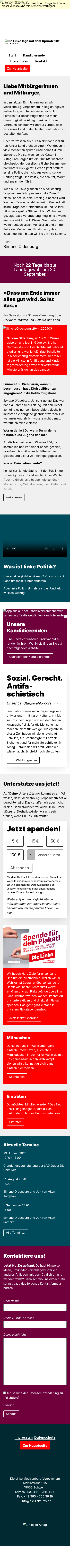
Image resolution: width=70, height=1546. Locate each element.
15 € (35, 841)
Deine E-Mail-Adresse (18, 1318)
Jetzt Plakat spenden (23, 1018)
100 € (15, 854)
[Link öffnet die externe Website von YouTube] (36, 1463)
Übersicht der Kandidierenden (29, 657)
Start (12, 55)
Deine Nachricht (14, 1334)
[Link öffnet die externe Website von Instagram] (33, 1463)
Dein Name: (11, 1301)
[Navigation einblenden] (7, 49)
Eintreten (15, 1122)
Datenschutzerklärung (44, 1393)
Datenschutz (44, 1437)
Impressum (24, 1437)
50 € (55, 841)
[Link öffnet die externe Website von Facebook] (30, 1463)
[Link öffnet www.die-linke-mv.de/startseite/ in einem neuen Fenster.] (39, 1463)
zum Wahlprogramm (23, 760)
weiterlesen (14, 497)
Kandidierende (34, 55)
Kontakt (41, 61)
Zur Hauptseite (17, 68)
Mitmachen (17, 1077)
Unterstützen (18, 61)
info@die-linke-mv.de (36, 1501)
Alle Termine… (15, 1232)
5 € (15, 841)
